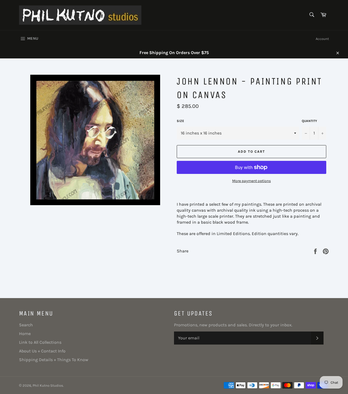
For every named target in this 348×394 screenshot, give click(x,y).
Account (322, 39)
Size (180, 121)
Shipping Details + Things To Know (53, 359)
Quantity (309, 121)
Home (25, 333)
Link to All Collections (40, 342)
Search (26, 324)
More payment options (251, 181)
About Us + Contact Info (42, 351)
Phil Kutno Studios (48, 385)
